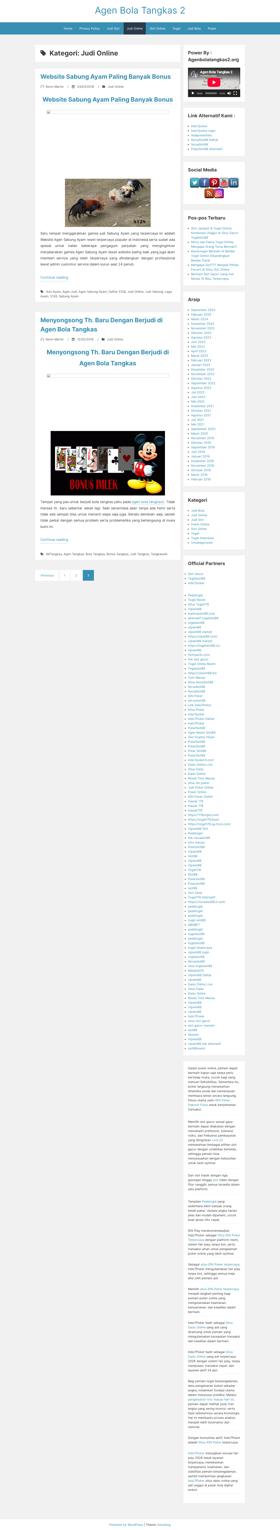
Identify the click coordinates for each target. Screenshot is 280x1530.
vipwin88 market (200, 632)
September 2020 (203, 429)
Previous (48, 575)
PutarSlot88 (196, 728)
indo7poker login (203, 131)
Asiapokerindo (201, 135)
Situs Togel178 (198, 604)
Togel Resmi (197, 600)
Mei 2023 (198, 346)
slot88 (192, 888)
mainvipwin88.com (201, 613)
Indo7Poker (196, 723)
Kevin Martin (55, 86)
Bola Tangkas (95, 554)
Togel (176, 28)
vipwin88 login (198, 952)
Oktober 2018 (201, 470)
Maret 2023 (199, 356)
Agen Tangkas (74, 554)
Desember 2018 (202, 461)
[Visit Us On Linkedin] (233, 186)
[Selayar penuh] (235, 93)
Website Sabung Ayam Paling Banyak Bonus (105, 76)
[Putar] (193, 93)
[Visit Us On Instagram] (219, 197)
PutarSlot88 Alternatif (206, 149)
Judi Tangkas (139, 554)
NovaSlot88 (199, 144)
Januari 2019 (200, 456)
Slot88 (193, 856)
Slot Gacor (195, 574)
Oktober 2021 (201, 410)
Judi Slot (113, 28)
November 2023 (203, 328)
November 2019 (202, 438)
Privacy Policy (89, 28)
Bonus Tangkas (117, 554)
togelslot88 (196, 623)
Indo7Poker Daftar (201, 719)
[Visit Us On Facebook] (204, 186)
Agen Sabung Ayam (93, 291)
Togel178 (194, 870)
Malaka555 (196, 970)
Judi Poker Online (200, 787)
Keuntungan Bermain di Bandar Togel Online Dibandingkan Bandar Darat (213, 255)
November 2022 (203, 374)
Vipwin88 (195, 609)
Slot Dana (195, 893)
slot (215, 1180)
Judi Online (135, 28)
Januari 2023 (200, 365)
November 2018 (202, 465)
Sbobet (193, 1034)
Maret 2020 (199, 433)
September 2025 (203, 310)
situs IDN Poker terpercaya (220, 1264)
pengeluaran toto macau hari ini (211, 1399)
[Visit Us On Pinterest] (214, 186)
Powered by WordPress (126, 1525)
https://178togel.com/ (203, 815)
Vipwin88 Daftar (200, 975)
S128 (53, 296)
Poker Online (200, 524)
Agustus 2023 (201, 337)
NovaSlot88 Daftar (204, 140)
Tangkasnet (159, 554)
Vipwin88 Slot (198, 829)
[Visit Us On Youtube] (224, 186)
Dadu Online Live (200, 764)
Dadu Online (197, 774)
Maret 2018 (199, 475)
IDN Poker (195, 696)
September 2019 (203, 447)
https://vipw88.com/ (202, 636)
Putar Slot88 (197, 751)
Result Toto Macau (201, 778)
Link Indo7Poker (199, 705)
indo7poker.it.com (201, 760)
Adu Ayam (53, 291)
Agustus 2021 (201, 415)
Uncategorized (201, 542)
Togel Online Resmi (201, 664)
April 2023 (198, 351)
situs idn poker (198, 783)
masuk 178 (195, 801)
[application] (214, 82)
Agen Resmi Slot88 (201, 732)
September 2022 (203, 383)
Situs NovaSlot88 (200, 682)
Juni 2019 (198, 452)
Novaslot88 (196, 961)
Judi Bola (194, 28)
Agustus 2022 (201, 388)
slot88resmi (196, 1048)
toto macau (196, 842)
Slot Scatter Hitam (201, 737)
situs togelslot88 (200, 966)
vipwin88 (194, 627)
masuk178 (195, 810)
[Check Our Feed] (209, 197)
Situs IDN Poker (209, 1442)
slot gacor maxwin (201, 1025)
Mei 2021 (197, 424)
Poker (212, 28)
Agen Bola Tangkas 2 (140, 10)
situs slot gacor (199, 1021)
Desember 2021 (202, 406)
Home (68, 28)
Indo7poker (199, 126)
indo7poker (196, 583)
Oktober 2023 (201, 333)
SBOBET (194, 925)
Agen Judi (69, 291)
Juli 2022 (198, 392)
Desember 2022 (202, 369)
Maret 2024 (199, 319)
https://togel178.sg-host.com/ (209, 824)
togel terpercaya (200, 948)
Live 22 (217, 1140)
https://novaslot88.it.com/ (207, 902)
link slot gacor (198, 659)
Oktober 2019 (201, 443)
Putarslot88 (196, 847)
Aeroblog (164, 1525)
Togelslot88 (196, 578)
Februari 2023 (201, 360)
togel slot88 (197, 920)
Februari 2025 (201, 314)
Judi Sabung (154, 291)
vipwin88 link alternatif (204, 1044)
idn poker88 (197, 700)
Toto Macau (196, 677)
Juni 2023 (198, 342)
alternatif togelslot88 (203, 618)
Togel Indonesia (202, 538)
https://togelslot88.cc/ (204, 645)
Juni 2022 (198, 397)
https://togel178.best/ (203, 819)
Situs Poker (196, 710)
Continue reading (54, 278)
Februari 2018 (201, 479)
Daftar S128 (117, 291)
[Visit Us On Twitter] (195, 186)
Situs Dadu (196, 769)
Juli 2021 (197, 420)
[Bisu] (229, 93)
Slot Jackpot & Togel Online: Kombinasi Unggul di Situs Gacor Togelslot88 (214, 232)
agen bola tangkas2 (148, 502)
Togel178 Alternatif (201, 897)
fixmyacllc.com (199, 655)
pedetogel (195, 906)
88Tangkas (54, 554)
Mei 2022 (198, 401)
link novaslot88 (199, 838)
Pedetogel (195, 595)
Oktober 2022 (201, 378)
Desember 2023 (202, 324)
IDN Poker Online (200, 796)
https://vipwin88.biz (202, 673)
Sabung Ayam (69, 296)
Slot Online (157, 28)
